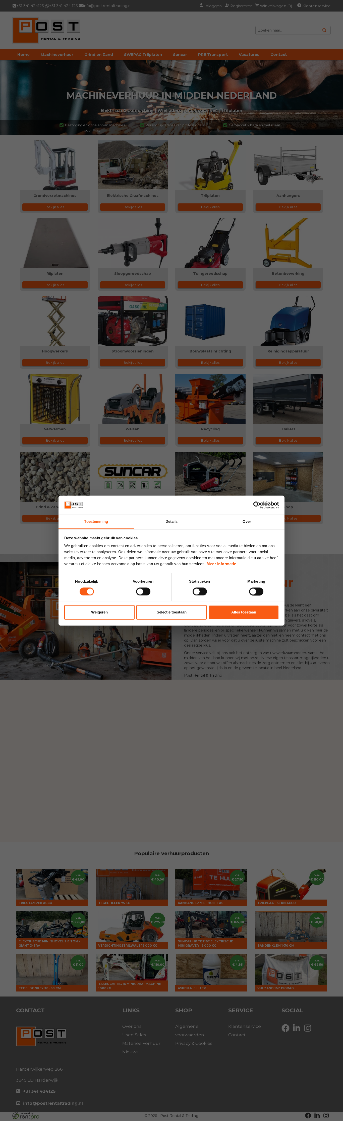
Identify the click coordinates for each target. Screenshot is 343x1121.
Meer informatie (221, 564)
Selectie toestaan (172, 612)
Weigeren (99, 612)
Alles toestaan (243, 612)
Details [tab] (171, 522)
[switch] (143, 591)
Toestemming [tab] (96, 522)
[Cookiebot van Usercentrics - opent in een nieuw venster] (257, 505)
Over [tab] (247, 522)
